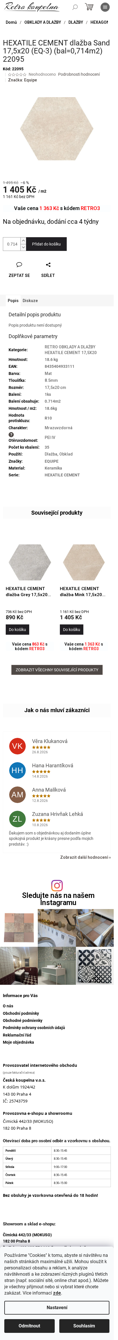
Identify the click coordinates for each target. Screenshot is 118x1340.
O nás (8, 1006)
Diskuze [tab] (30, 300)
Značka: (22, 80)
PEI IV (50, 437)
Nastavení (57, 1307)
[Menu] (105, 7)
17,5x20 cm (55, 387)
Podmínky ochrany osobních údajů (34, 1027)
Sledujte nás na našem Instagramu (58, 899)
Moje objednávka (18, 1042)
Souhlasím (84, 1326)
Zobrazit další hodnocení (84, 857)
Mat (48, 373)
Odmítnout (29, 1326)
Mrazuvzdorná (58, 428)
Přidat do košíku (46, 244)
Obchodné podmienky (22, 1020)
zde (57, 1293)
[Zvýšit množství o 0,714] (23, 240)
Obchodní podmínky (21, 1013)
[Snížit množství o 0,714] (23, 247)
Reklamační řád (17, 1035)
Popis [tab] (13, 300)
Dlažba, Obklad (59, 454)
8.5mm (51, 380)
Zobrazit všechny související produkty (57, 670)
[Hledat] (75, 7)
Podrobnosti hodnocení (79, 74)
